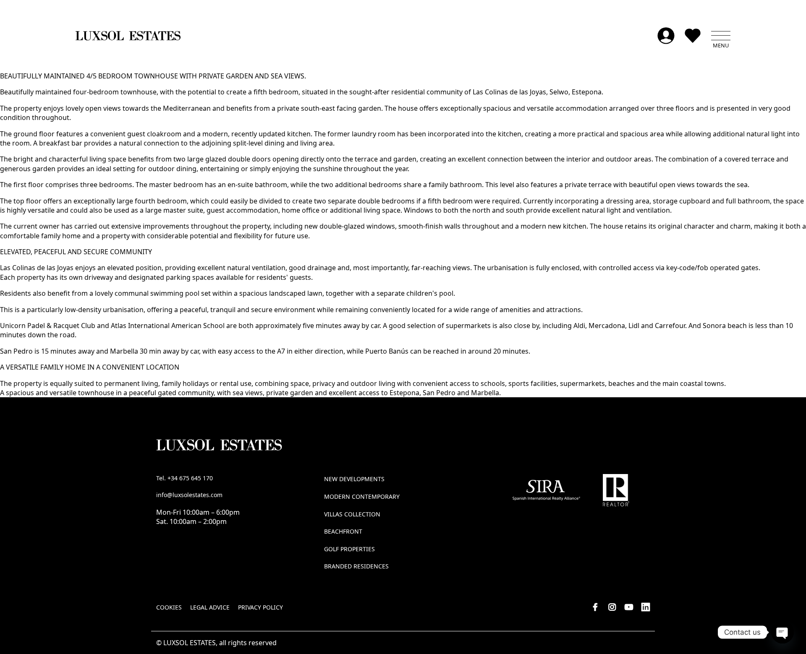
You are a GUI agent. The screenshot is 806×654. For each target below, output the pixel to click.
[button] (720, 35)
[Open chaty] (782, 632)
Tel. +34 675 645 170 (184, 478)
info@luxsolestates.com (189, 495)
